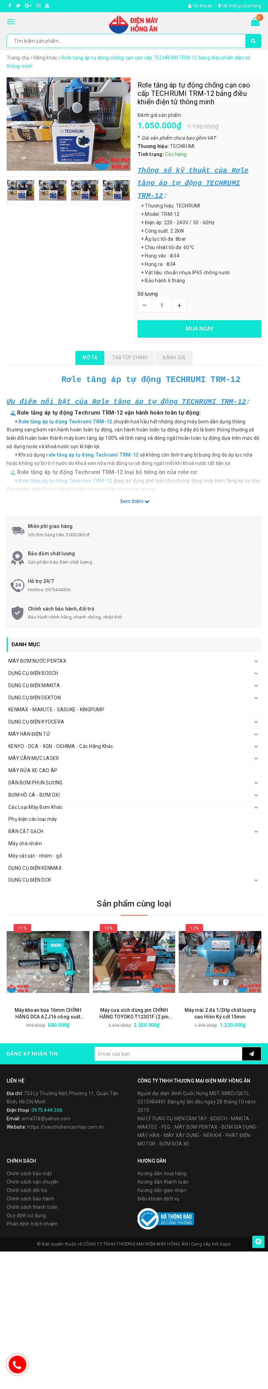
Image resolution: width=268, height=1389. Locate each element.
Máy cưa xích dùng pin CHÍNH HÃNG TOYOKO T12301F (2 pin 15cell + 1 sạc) (134, 1013)
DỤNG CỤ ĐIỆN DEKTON (34, 697)
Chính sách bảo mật (29, 1173)
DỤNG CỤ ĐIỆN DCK (29, 880)
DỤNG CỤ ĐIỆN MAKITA (34, 685)
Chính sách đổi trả (27, 1190)
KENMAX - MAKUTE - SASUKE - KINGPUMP (56, 709)
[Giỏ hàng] (255, 23)
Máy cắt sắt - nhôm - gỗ (35, 856)
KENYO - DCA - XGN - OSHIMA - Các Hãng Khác (60, 746)
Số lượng (147, 294)
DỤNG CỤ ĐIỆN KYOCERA (36, 722)
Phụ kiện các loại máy (32, 819)
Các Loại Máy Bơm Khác (35, 807)
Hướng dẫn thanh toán (162, 1182)
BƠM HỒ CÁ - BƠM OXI (34, 795)
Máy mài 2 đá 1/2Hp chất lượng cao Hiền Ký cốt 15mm (220, 1013)
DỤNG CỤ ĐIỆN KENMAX (35, 868)
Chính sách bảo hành (30, 1198)
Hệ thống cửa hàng (241, 5)
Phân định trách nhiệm (32, 1224)
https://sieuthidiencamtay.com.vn (65, 1127)
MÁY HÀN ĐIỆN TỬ (29, 734)
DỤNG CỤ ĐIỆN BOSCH (33, 673)
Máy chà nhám (25, 843)
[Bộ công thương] (165, 1218)
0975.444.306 (46, 1110)
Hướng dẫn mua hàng (162, 1173)
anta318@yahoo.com (46, 1118)
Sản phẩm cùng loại (134, 904)
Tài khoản (202, 5)
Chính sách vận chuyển (32, 1182)
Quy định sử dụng (26, 1215)
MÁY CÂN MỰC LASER (33, 758)
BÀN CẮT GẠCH (25, 831)
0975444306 (57, 589)
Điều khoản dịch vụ (158, 1198)
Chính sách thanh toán (32, 1207)
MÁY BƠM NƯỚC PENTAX (37, 661)
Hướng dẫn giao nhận (161, 1190)
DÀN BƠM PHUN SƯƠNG (35, 782)
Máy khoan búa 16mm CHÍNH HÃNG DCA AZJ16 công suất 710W (48, 1013)
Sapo (225, 1244)
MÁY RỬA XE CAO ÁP (32, 770)
